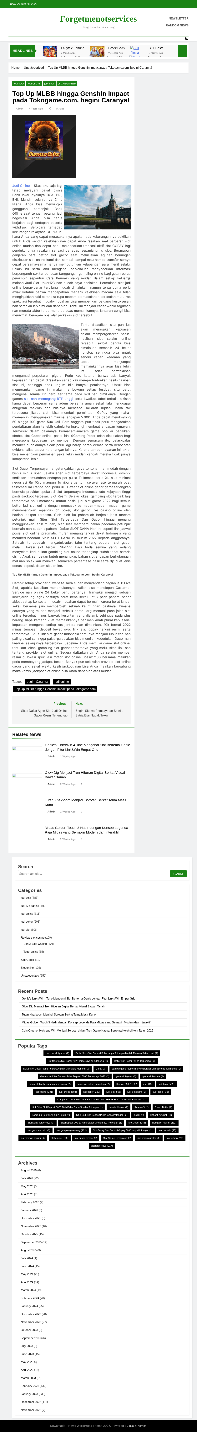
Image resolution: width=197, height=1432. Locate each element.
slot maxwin (167, 1130)
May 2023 (27, 1362)
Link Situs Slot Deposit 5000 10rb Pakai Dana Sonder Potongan (67, 1107)
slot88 (139, 1115)
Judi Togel (161, 1092)
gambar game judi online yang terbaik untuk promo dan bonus (146, 1068)
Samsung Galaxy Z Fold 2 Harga (51, 1115)
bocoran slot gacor (57, 1053)
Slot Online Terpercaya (117, 1138)
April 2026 (27, 1194)
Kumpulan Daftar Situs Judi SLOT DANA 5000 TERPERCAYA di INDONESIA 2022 (101, 1099)
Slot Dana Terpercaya (41, 1122)
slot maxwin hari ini (33, 1138)
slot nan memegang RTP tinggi (48, 399)
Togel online (30, 951)
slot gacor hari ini (164, 1122)
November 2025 (31, 1226)
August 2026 (29, 1170)
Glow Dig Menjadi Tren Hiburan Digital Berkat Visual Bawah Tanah (63, 1006)
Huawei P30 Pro (126, 1084)
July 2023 (27, 1346)
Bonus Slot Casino (35, 943)
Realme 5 (141, 1107)
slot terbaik (175, 1138)
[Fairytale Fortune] (50, 53)
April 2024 (27, 1282)
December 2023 (31, 1314)
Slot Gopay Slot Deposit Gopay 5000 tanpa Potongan (122, 1130)
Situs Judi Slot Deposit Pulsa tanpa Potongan (101, 1115)
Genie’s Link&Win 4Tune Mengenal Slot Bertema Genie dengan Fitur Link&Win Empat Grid (78, 998)
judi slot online (136, 1092)
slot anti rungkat (161, 1115)
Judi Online (21, 186)
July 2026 (27, 1178)
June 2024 (27, 1266)
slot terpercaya (102, 1146)
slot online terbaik (86, 1138)
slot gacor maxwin (39, 1130)
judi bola (19, 83)
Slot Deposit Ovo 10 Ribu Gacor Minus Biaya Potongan (91, 1122)
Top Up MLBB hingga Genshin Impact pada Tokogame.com (55, 689)
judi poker (27, 921)
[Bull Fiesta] (137, 53)
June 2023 (27, 1354)
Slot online (27, 967)
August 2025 (29, 1250)
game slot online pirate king (93, 1084)
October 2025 (29, 1234)
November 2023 (31, 1322)
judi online (34, 83)
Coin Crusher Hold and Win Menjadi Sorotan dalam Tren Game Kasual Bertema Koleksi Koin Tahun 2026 (87, 1030)
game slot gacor (126, 1076)
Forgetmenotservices (98, 19)
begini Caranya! (37, 681)
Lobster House (118, 1107)
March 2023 (28, 1378)
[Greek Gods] (97, 53)
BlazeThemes (137, 1425)
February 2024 (30, 1298)
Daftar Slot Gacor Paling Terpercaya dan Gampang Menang (56, 1068)
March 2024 (28, 1290)
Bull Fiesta (156, 48)
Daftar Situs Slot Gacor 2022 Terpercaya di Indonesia (78, 1061)
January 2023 (29, 1394)
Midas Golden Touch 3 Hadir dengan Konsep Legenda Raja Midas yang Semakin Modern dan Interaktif (86, 1022)
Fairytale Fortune (72, 48)
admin (19, 108)
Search (178, 874)
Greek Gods (116, 48)
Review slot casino (32, 937)
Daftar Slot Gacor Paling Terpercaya (134, 1061)
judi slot (49, 83)
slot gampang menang (72, 1130)
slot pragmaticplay (148, 1138)
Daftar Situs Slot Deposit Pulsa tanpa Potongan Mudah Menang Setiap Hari (116, 1053)
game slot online (153, 1076)
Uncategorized (67, 83)
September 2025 (31, 1242)
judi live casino (30, 905)
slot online (59, 1138)
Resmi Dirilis (163, 1107)
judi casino (44, 1092)
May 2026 (27, 1186)
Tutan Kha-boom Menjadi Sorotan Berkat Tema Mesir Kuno (59, 1014)
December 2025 (31, 1218)
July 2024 (27, 1258)
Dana (100, 1068)
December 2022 (31, 1401)
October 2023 (29, 1330)
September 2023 (31, 1338)
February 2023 (30, 1385)
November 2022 (31, 1410)
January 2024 (29, 1306)
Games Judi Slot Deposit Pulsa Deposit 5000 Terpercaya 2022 (74, 1076)
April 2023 (27, 1369)
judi (147, 1084)
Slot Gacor (27, 959)
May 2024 (27, 1274)
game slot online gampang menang (50, 1084)
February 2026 (30, 1202)
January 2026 (29, 1210)
